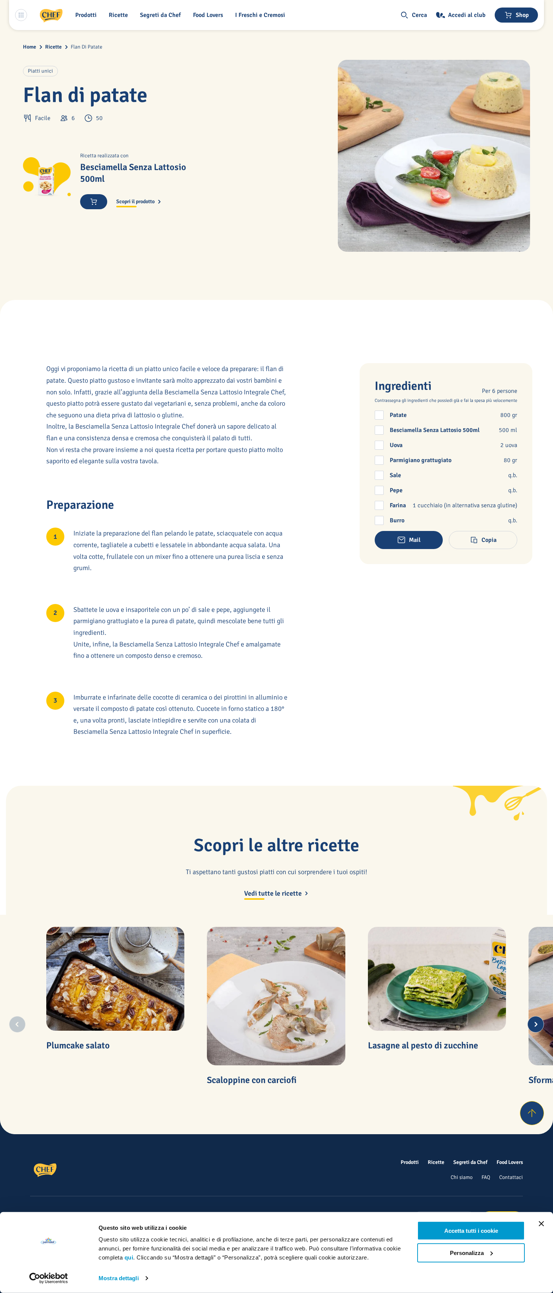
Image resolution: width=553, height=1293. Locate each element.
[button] (87, 15)
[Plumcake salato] (115, 979)
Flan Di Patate (86, 47)
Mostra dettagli (119, 1278)
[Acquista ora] (93, 201)
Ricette (53, 47)
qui (129, 1257)
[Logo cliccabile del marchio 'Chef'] (51, 15)
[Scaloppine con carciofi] (276, 996)
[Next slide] (535, 1024)
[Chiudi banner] (541, 1223)
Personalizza (467, 1252)
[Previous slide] (17, 1024)
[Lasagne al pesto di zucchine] (437, 979)
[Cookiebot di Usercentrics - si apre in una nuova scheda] (49, 1278)
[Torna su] (532, 1113)
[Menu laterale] (21, 15)
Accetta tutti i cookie (471, 1231)
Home (29, 47)
